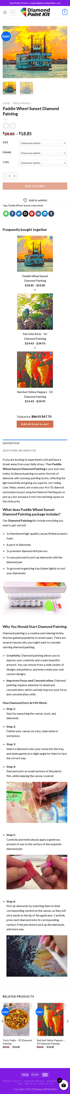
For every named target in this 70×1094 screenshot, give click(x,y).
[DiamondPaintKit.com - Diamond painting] (35, 12)
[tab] (35, 443)
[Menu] (5, 12)
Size (5, 142)
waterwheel (37, 205)
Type (6, 162)
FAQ (20, 1083)
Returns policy (56, 1081)
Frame (7, 152)
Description (11, 443)
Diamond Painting (47, 492)
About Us (30, 1083)
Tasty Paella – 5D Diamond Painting (17, 1042)
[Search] (13, 12)
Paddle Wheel (15, 205)
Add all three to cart (35, 424)
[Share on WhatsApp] (6, 214)
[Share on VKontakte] (38, 214)
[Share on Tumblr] (51, 214)
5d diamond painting (22, 473)
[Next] (61, 52)
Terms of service (34, 1081)
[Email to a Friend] (25, 214)
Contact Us (45, 1083)
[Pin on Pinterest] (32, 214)
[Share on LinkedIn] (45, 214)
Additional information (19, 450)
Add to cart (35, 186)
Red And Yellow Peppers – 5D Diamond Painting (51, 1042)
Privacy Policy (12, 1081)
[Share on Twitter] (19, 214)
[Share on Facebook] (12, 214)
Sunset (27, 205)
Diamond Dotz (19, 702)
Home (6, 103)
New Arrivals (22, 103)
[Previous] (8, 52)
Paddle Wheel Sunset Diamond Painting (29, 511)
